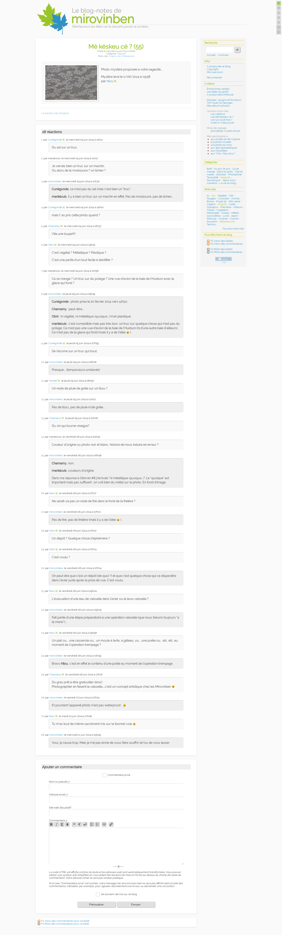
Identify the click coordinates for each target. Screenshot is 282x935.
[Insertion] (62, 824)
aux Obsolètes (219, 150)
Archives (223, 55)
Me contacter (214, 77)
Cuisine (234, 218)
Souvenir (212, 221)
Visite (232, 204)
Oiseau (225, 212)
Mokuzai (211, 218)
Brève (210, 201)
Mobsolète (213, 212)
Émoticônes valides (218, 88)
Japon (234, 215)
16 (42, 493)
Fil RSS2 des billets (222, 249)
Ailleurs (237, 207)
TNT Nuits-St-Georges (220, 102)
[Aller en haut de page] (278, 13)
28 (42, 734)
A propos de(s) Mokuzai (220, 94)
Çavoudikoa (214, 215)
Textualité (212, 177)
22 (42, 609)
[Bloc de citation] (104, 824)
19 (42, 549)
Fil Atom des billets (222, 240)
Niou (110, 81)
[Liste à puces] (92, 824)
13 (42, 418)
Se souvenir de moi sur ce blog (119, 894)
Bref (209, 168)
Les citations (218, 114)
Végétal (222, 195)
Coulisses (223, 198)
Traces (210, 210)
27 (42, 716)
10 (42, 362)
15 (42, 455)
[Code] (79, 824)
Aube (214, 122)
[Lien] (111, 824)
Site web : (60, 807)
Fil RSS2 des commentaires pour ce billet (65, 923)
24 (42, 655)
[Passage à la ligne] (85, 824)
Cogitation (222, 210)
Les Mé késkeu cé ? (222, 116)
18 (42, 530)
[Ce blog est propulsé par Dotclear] (223, 259)
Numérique (213, 180)
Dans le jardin (225, 171)
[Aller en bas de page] (278, 22)
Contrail (223, 218)
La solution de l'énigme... (55, 113)
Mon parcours (215, 72)
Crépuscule (227, 122)
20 (42, 568)
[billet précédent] (278, 27)
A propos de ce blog (218, 66)
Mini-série (234, 201)
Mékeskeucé (128, 56)
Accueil (211, 55)
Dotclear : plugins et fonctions (224, 100)
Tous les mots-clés (233, 228)
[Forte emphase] (51, 824)
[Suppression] (67, 824)
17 (42, 511)
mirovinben (54, 181)
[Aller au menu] (278, 17)
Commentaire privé (119, 775)
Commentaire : (58, 820)
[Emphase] (56, 824)
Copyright (212, 69)
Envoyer (135, 904)
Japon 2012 (228, 180)
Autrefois (212, 183)
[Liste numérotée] (97, 824)
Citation (211, 204)
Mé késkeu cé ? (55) (116, 46)
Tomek (53, 380)
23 (42, 632)
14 (42, 436)
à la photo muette (221, 142)
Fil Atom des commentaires (227, 243)
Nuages (211, 198)
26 (42, 697)
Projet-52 (221, 201)
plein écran (233, 130)
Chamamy (54, 226)
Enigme (113, 56)
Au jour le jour (222, 168)
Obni (51, 244)
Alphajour (212, 207)
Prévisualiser (96, 904)
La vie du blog (227, 183)
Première (225, 207)
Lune (226, 215)
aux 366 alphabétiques (224, 147)
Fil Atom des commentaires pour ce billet (65, 920)
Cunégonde (55, 139)
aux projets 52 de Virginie (225, 139)
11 (42, 380)
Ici (208, 195)
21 (42, 591)
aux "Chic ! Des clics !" (223, 153)
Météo (235, 212)
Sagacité (121, 53)
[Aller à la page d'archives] (278, 8)
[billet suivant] (278, 32)
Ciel (231, 195)
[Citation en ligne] (74, 824)
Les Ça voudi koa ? (221, 119)
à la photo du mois (221, 144)
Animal (235, 198)
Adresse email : (59, 794)
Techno (211, 224)
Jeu (119, 56)
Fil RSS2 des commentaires (226, 252)
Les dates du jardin (218, 91)
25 (42, 674)
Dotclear (221, 174)
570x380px (217, 130)
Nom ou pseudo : (60, 781)
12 (42, 399)
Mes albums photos (218, 105)
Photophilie (235, 174)
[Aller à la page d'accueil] (278, 3)
